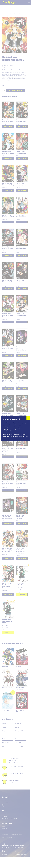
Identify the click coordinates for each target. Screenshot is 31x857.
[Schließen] (28, 418)
